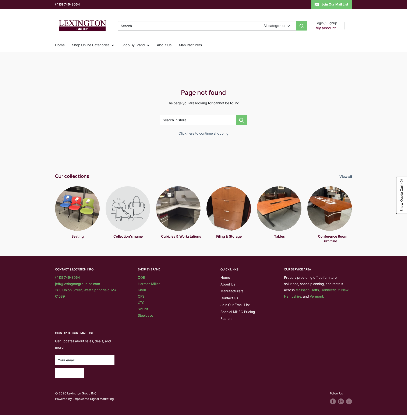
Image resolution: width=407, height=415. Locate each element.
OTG (141, 303)
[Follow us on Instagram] (341, 401)
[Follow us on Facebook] (333, 401)
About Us (164, 45)
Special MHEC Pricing (237, 312)
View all (346, 176)
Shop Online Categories (90, 45)
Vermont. (317, 296)
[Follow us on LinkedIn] (349, 401)
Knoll (142, 290)
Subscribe (69, 373)
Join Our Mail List (334, 4)
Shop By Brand (133, 45)
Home (60, 45)
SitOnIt (143, 309)
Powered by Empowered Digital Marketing (84, 399)
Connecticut (330, 290)
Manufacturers (190, 45)
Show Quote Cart (401, 195)
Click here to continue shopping (203, 133)
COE (141, 277)
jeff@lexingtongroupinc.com (77, 284)
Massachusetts (307, 290)
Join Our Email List (235, 305)
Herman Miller (149, 284)
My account (325, 28)
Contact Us (229, 298)
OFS (141, 296)
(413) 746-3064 (67, 4)
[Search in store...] (241, 120)
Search (225, 318)
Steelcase (145, 315)
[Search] (301, 26)
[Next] (351, 210)
